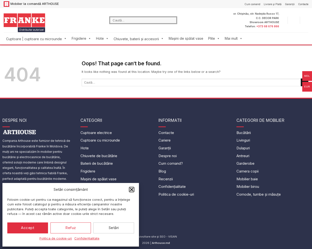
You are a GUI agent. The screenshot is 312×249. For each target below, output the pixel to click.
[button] (131, 189)
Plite (211, 38)
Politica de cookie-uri (55, 238)
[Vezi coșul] (305, 20)
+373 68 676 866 (267, 26)
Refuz (70, 227)
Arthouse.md (161, 243)
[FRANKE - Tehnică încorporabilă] (24, 20)
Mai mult (231, 38)
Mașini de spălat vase (186, 38)
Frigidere (79, 38)
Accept (27, 227)
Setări (114, 227)
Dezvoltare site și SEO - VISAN (156, 236)
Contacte (303, 4)
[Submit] (173, 20)
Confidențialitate (86, 238)
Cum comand (252, 4)
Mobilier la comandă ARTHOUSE (34, 4)
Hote (100, 38)
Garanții (290, 4)
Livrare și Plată (273, 4)
